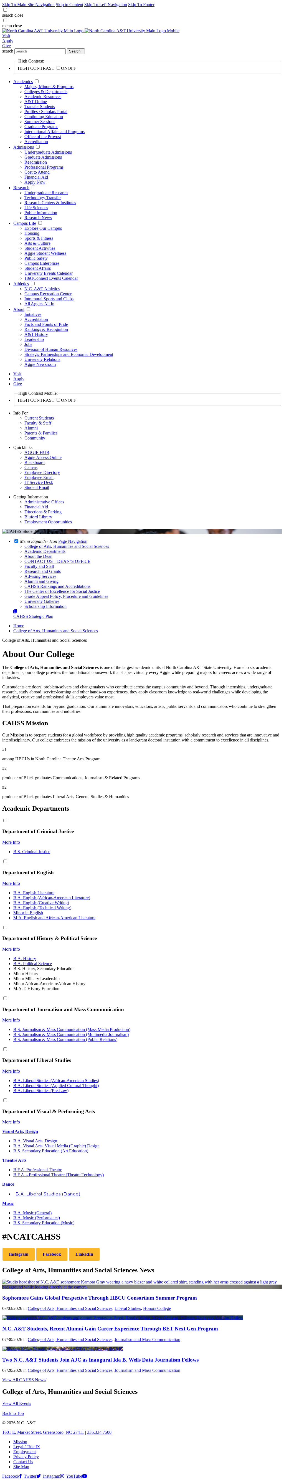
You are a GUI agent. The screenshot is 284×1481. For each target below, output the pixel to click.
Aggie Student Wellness (45, 253)
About (18, 309)
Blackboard (34, 462)
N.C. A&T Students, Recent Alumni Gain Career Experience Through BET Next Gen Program (110, 1329)
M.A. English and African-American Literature (54, 917)
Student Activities (39, 248)
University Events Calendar (48, 273)
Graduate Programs (41, 126)
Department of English (28, 872)
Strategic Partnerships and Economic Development (68, 354)
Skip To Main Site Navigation (28, 4)
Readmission (35, 162)
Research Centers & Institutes (50, 202)
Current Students (39, 418)
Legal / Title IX (26, 1446)
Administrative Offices (44, 502)
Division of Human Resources (50, 349)
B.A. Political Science (32, 963)
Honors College (157, 1308)
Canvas (30, 467)
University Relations (42, 359)
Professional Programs (44, 167)
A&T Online (35, 101)
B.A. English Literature (33, 892)
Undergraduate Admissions (48, 152)
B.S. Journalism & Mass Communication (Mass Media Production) (71, 1029)
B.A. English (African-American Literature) (51, 897)
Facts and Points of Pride (46, 324)
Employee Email (39, 477)
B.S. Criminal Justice (31, 851)
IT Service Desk (38, 482)
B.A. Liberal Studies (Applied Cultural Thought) (56, 1085)
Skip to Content (69, 4)
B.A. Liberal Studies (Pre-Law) (41, 1090)
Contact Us (23, 1461)
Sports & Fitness (38, 238)
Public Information (40, 212)
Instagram (18, 1254)
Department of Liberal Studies (36, 1060)
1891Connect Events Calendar (51, 278)
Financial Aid (36, 177)
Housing (31, 233)
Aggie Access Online (43, 457)
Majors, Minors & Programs (48, 86)
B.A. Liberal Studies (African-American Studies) (56, 1080)
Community (34, 438)
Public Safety (36, 258)
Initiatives (32, 314)
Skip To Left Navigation (105, 4)
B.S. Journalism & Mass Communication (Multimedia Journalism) (71, 1034)
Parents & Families (40, 433)
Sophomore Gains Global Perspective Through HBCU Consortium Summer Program (99, 1298)
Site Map (21, 1466)
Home (18, 625)
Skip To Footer (141, 4)
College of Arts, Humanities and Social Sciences (55, 630)
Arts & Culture (37, 243)
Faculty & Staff (37, 423)
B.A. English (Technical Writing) (42, 907)
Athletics (21, 283)
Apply (7, 40)
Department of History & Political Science (49, 938)
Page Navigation (72, 541)
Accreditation (36, 141)
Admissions (23, 147)
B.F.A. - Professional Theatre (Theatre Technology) (58, 1174)
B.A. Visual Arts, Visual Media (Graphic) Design (56, 1145)
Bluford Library (38, 517)
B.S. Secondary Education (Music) (43, 1222)
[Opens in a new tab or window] (142, 1287)
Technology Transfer (42, 197)
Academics (23, 81)
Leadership (34, 339)
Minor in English (28, 912)
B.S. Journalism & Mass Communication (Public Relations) (65, 1039)
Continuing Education (43, 116)
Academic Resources (42, 96)
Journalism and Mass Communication (147, 1339)
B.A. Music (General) (32, 1212)
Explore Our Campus (43, 228)
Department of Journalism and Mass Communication (63, 1009)
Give (6, 45)
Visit (6, 35)
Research (21, 187)
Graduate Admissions (43, 157)
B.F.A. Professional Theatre (37, 1169)
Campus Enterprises (41, 263)
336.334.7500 (99, 1432)
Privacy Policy (26, 1456)
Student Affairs (37, 268)
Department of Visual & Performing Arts (48, 1111)
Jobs (28, 344)
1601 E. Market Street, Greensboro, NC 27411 (43, 1432)
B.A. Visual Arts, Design (35, 1140)
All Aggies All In (39, 303)
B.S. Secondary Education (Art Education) (50, 1150)
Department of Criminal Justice (38, 831)
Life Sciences (36, 207)
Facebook (52, 1254)
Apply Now (34, 182)
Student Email (36, 487)
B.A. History (24, 958)
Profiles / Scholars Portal (45, 111)
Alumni (31, 428)
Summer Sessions (39, 121)
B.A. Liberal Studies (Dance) (48, 1194)
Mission (20, 1441)
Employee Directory (42, 472)
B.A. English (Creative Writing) (41, 902)
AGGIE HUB (36, 452)
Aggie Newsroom (40, 364)
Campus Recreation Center (48, 293)
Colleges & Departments (45, 91)
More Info (11, 842)
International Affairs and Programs (54, 131)
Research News (38, 217)
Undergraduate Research (46, 192)
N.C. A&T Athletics (42, 288)
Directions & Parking (43, 512)
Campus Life (24, 223)
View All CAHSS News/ (24, 1379)
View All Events (16, 1403)
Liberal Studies (128, 1308)
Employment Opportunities (48, 522)
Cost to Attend (37, 172)
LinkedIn (84, 1254)
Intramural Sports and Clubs (48, 298)
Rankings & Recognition (46, 329)
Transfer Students (39, 106)
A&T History (36, 334)
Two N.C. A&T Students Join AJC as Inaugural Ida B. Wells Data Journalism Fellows (100, 1360)
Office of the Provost (42, 136)
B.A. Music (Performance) (36, 1217)
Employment (24, 1451)
